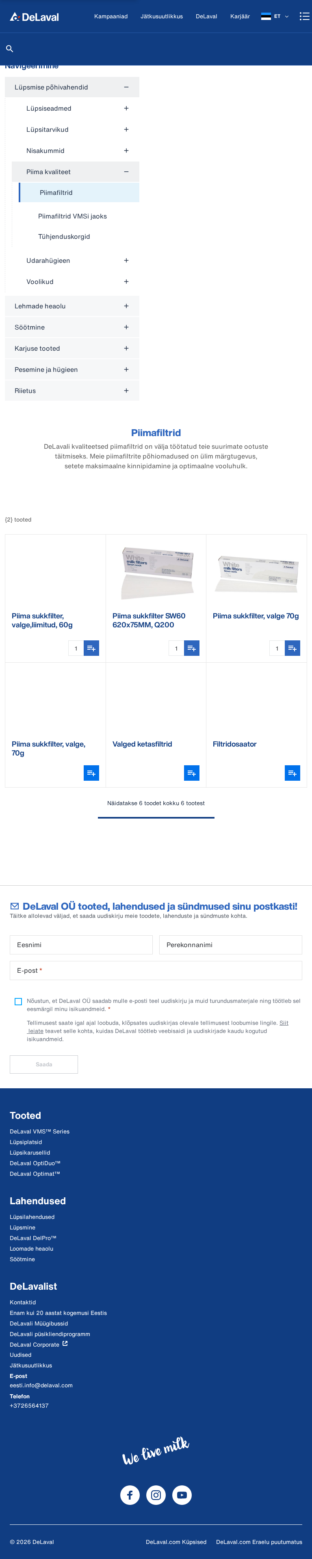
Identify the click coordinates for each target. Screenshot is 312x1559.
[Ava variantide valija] (91, 773)
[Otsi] (10, 49)
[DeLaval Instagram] (156, 1495)
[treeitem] (79, 193)
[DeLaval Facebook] (130, 1495)
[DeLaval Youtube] (182, 1495)
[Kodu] (34, 16)
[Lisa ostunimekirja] (91, 648)
